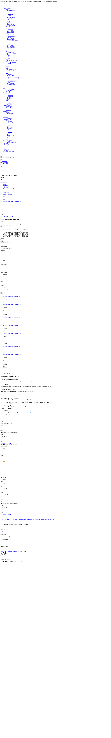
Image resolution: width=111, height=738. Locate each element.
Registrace (3, 163)
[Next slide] (2, 293)
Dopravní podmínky (5, 536)
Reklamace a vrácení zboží (8, 151)
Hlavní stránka (6, 192)
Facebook (2, 531)
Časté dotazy (5, 150)
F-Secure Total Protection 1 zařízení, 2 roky (12, 304)
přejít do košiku (4, 182)
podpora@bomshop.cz (12, 551)
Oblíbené (5, 153)
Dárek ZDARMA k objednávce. (7, 242)
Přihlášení (7, 163)
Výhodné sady (6, 148)
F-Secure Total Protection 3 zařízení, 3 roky (12, 201)
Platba (10, 536)
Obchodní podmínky (14, 519)
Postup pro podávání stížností (34, 519)
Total (4, 199)
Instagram (7, 531)
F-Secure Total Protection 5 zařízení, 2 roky (12, 354)
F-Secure (5, 196)
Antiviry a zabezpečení (7, 194)
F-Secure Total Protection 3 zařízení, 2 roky (12, 333)
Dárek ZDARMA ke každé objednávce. (9, 216)
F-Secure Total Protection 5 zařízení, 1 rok (11, 325)
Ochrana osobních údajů (23, 519)
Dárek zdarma (6, 149)
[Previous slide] (1, 293)
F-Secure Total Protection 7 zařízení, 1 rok (11, 346)
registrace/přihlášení (29, 412)
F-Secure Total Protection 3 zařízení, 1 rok (11, 317)
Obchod (4, 147)
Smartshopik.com (18, 561)
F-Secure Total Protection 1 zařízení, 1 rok (11, 296)
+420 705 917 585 (4, 551)
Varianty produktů (4, 225)
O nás (53, 519)
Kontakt (4, 152)
